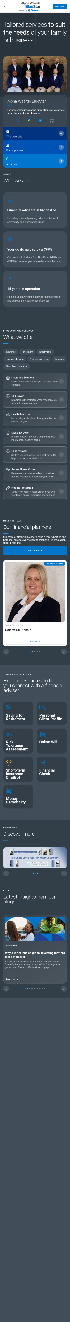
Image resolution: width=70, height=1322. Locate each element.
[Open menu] (4, 6)
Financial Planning (15, 359)
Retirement (27, 352)
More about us (35, 550)
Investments (45, 352)
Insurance (11, 352)
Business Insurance (39, 359)
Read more (12, 979)
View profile (35, 641)
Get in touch (59, 6)
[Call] (18, 120)
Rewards (59, 359)
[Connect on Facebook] (40, 120)
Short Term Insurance (16, 366)
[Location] (29, 120)
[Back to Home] (30, 6)
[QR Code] (51, 120)
